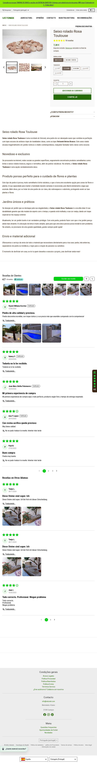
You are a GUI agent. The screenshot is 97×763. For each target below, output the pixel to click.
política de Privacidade (52, 745)
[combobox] (34, 759)
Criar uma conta (81, 10)
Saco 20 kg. (58, 60)
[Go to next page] (57, 471)
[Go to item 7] (86, 289)
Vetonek (11, 745)
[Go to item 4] (47, 289)
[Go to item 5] (60, 289)
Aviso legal (88, 745)
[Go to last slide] (4, 67)
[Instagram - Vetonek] (48, 714)
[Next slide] (45, 67)
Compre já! (72, 97)
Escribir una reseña (68, 279)
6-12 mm (57, 68)
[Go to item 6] (73, 289)
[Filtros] (86, 279)
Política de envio (78, 745)
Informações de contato (48, 747)
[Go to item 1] (9, 289)
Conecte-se (70, 10)
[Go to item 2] (22, 289)
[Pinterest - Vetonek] (52, 714)
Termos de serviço (66, 745)
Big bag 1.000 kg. (71, 60)
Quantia (56, 80)
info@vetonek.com (48, 701)
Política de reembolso (37, 745)
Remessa (69, 48)
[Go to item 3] (35, 289)
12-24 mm (66, 68)
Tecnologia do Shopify (22, 745)
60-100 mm (58, 73)
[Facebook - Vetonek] (44, 714)
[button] (12, 67)
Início (4, 25)
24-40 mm (76, 68)
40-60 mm (85, 68)
